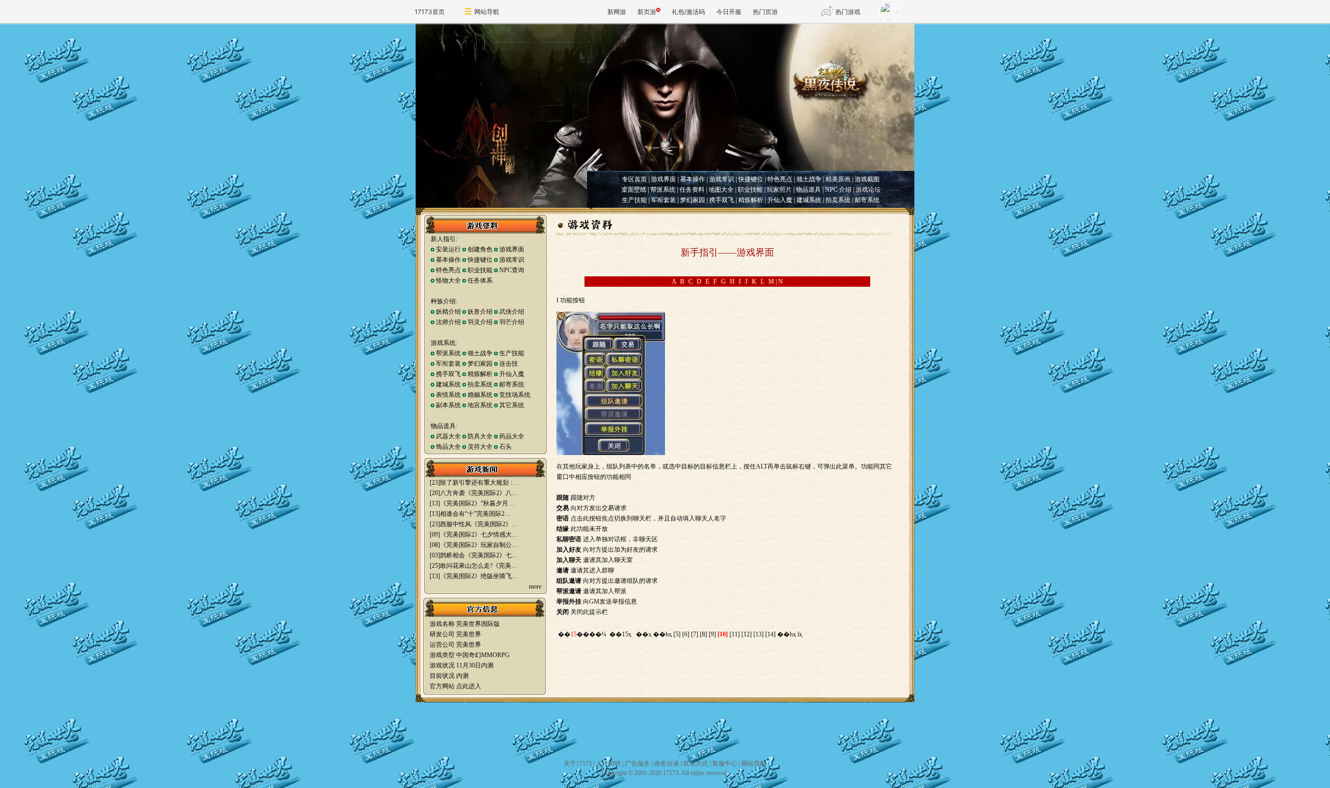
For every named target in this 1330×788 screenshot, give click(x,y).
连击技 (508, 363)
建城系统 (808, 200)
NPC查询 (511, 270)
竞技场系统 (514, 394)
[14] (770, 634)
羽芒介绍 (511, 322)
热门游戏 (847, 12)
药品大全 (511, 436)
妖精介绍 (448, 311)
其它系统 (511, 405)
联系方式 (695, 763)
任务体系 (480, 280)
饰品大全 (448, 446)
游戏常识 (511, 259)
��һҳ (662, 634)
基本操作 (448, 259)
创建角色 (480, 249)
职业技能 (480, 270)
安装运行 (448, 249)
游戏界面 (511, 249)
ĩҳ (799, 634)
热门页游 (765, 12)
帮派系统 (448, 353)
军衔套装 (662, 200)
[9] (712, 634)
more (535, 586)
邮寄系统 (867, 200)
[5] (677, 634)
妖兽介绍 (480, 311)
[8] (703, 634)
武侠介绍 (511, 311)
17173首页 (430, 12)
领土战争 (480, 353)
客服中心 (724, 763)
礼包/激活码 (688, 12)
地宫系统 (481, 405)
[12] (746, 634)
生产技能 (634, 200)
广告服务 (637, 763)
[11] (734, 634)
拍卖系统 (837, 200)
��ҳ (643, 634)
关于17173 (578, 763)
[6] (685, 634)
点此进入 (468, 686)
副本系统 (449, 405)
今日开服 (728, 12)
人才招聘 (608, 763)
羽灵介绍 (480, 322)
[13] (758, 634)
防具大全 (480, 436)
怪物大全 (448, 280)
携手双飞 (722, 200)
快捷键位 (480, 259)
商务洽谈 (666, 763)
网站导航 (486, 12)
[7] (694, 634)
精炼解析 (750, 200)
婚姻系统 (480, 394)
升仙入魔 (779, 200)
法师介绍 (449, 322)
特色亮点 (448, 270)
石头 (505, 446)
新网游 (616, 12)
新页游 (646, 12)
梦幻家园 (692, 200)
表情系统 (449, 394)
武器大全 (448, 436)
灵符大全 (480, 446)
